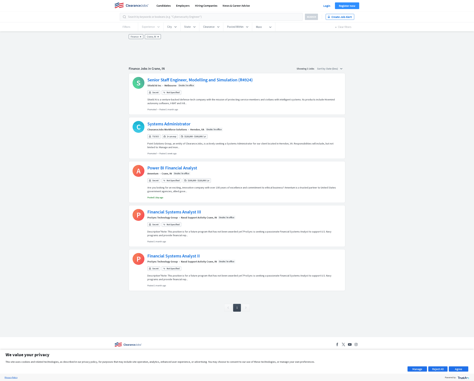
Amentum (152, 173)
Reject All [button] (438, 369)
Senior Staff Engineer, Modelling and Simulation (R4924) (200, 80)
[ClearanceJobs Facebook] (337, 344)
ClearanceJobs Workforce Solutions (167, 129)
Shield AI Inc (154, 85)
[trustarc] (463, 377)
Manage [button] (417, 369)
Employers (183, 5)
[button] (171, 26)
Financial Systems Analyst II (173, 256)
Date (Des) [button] (332, 68)
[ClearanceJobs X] (343, 344)
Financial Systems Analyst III (174, 212)
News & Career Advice (236, 5)
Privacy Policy (11, 377)
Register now (347, 6)
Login (326, 6)
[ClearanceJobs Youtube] (350, 344)
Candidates (163, 5)
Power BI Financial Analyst (172, 168)
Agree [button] (458, 369)
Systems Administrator (169, 124)
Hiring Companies (206, 5)
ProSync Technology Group (162, 217)
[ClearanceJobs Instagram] (356, 344)
